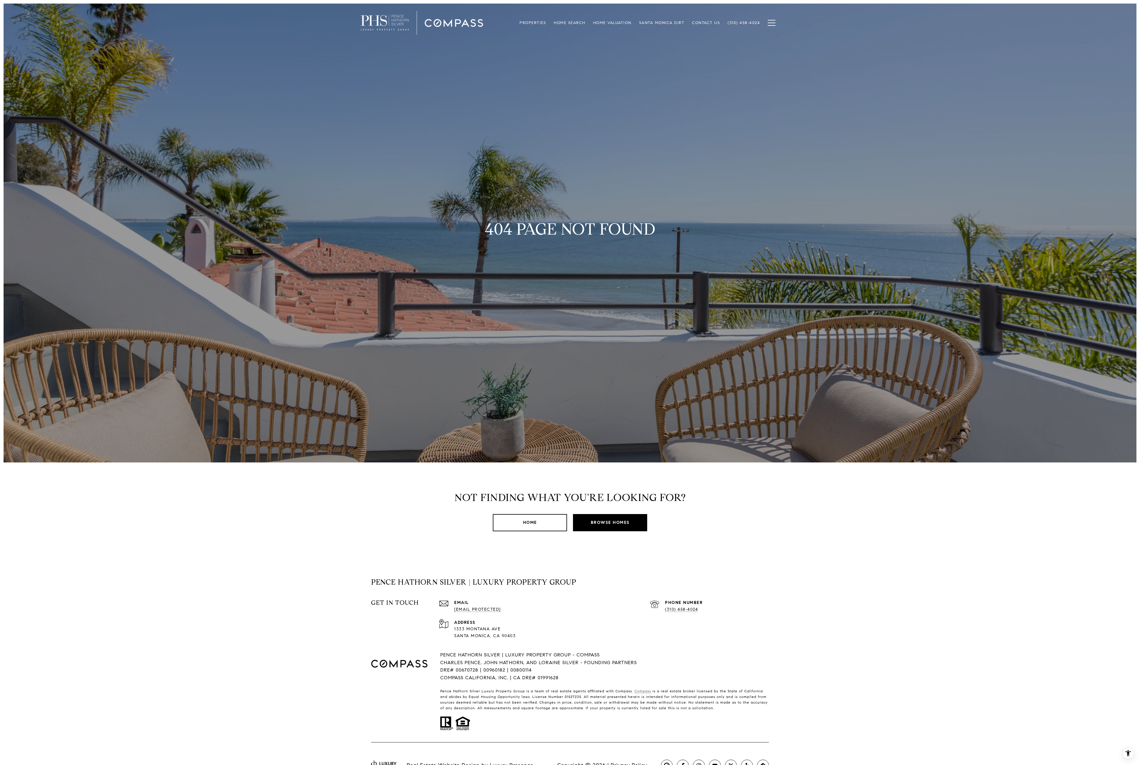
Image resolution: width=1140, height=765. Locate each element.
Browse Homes (610, 522)
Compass (642, 691)
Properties (533, 22)
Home (530, 522)
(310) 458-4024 (681, 609)
